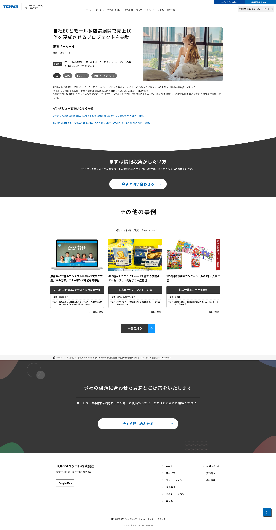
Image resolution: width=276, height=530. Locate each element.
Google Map (65, 483)
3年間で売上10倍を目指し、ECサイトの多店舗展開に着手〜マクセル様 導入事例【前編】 (99, 115)
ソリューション (114, 10)
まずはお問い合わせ (229, 2)
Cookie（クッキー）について (152, 518)
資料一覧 (171, 10)
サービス (100, 10)
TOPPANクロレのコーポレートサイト (254, 9)
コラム (161, 10)
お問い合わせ (213, 466)
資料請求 (210, 473)
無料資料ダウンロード (260, 2)
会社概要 (210, 480)
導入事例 (129, 10)
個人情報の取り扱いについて (124, 518)
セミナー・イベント (145, 10)
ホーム (89, 10)
